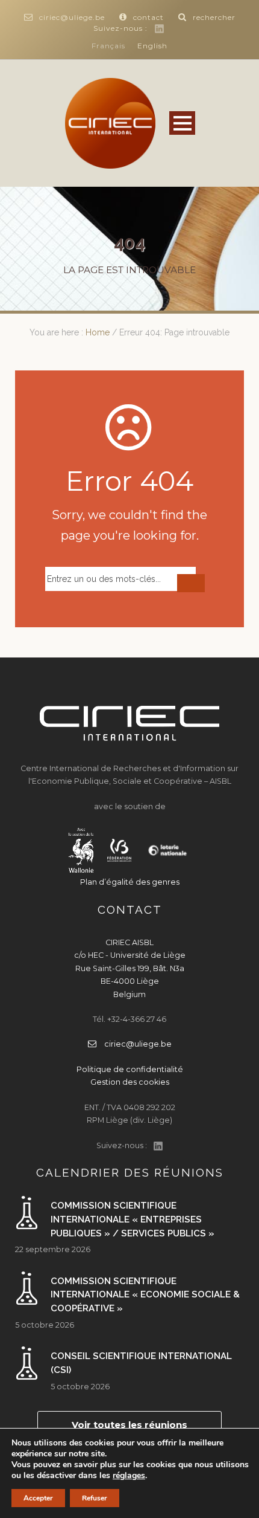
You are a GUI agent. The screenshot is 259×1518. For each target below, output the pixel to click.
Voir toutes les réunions (129, 1424)
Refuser (94, 1498)
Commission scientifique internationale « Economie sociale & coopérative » (145, 1295)
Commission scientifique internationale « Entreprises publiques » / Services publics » (132, 1219)
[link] (129, 1475)
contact (148, 17)
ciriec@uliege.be (72, 17)
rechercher (214, 17)
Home (98, 332)
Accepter (38, 1498)
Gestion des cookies (129, 1082)
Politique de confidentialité (129, 1069)
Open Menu (182, 123)
